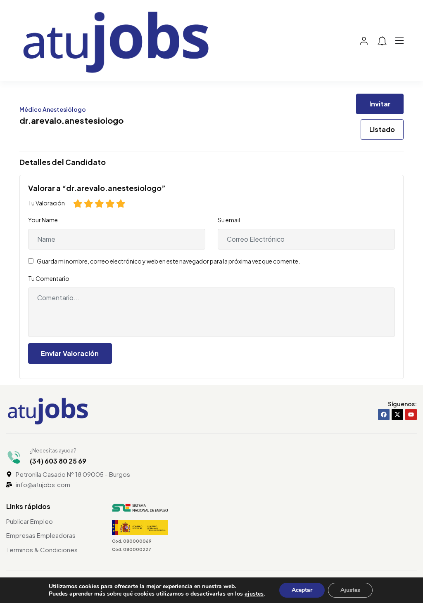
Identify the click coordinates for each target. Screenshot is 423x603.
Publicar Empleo (29, 521)
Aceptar (302, 590)
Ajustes (350, 590)
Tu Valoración (46, 203)
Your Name (43, 220)
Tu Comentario (48, 278)
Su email (229, 220)
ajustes (254, 594)
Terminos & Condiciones (42, 550)
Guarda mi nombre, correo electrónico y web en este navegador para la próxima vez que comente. (168, 261)
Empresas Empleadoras (41, 535)
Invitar (380, 103)
